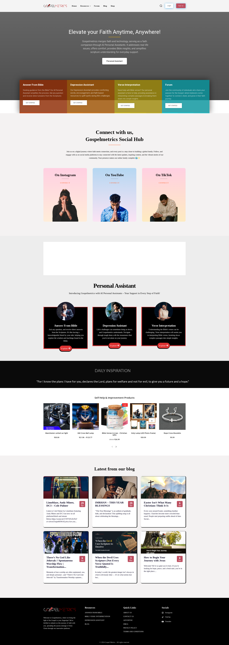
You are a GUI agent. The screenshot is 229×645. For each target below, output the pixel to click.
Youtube (168, 621)
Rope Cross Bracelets (172, 433)
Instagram (168, 613)
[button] (161, 5)
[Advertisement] (114, 258)
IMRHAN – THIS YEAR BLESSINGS (109, 504)
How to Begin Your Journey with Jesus (154, 559)
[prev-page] (112, 446)
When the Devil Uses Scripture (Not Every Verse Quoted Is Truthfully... (107, 562)
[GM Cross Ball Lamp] (85, 416)
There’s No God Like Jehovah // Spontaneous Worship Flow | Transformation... (59, 562)
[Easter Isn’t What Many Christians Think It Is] (163, 487)
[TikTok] (163, 617)
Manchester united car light (56, 433)
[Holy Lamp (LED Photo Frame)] (143, 416)
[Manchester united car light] (56, 416)
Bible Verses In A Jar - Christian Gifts (114, 434)
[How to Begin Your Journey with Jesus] (163, 542)
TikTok (168, 617)
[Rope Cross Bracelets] (172, 416)
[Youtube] (163, 622)
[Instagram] (163, 613)
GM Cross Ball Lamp (86, 433)
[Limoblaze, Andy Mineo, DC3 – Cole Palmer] (65, 487)
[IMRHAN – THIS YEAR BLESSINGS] (114, 487)
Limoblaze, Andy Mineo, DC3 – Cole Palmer (60, 504)
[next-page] (115, 446)
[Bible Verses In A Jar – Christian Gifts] (114, 416)
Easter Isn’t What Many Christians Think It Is (157, 504)
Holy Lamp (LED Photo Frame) (143, 433)
